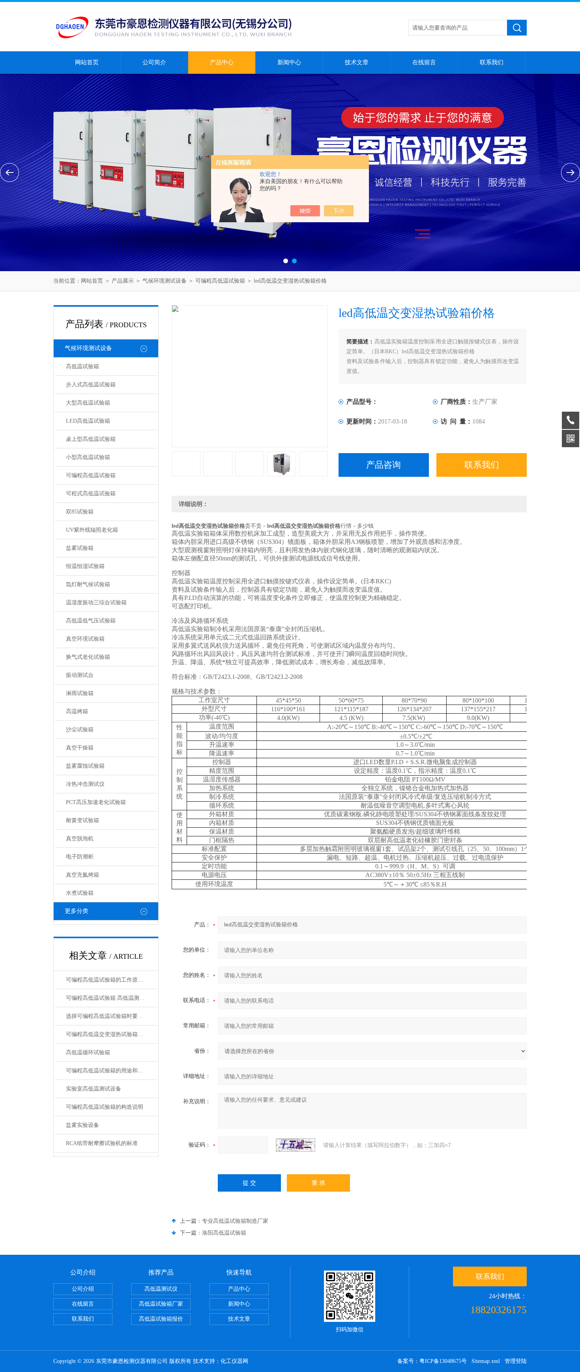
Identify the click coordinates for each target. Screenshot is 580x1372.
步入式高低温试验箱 (91, 385)
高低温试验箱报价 (161, 1319)
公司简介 (154, 62)
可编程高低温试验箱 (220, 281)
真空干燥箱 (80, 748)
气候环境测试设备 (164, 281)
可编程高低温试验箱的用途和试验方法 (111, 1071)
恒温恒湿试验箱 (85, 566)
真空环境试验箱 (85, 639)
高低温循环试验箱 (88, 1052)
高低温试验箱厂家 (161, 1304)
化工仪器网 (234, 1361)
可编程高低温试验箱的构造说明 (104, 1107)
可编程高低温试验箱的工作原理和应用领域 (111, 980)
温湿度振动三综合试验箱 (96, 602)
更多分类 (76, 911)
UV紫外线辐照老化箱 (92, 530)
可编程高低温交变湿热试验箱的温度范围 (111, 1034)
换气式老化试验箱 (88, 657)
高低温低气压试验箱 (91, 621)
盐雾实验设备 (82, 1125)
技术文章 (357, 62)
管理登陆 (516, 1361)
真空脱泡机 (80, 839)
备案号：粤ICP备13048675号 (432, 1361)
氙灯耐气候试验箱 (88, 584)
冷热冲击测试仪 (85, 784)
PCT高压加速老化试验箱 (96, 802)
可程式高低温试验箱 (91, 494)
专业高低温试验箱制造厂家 (235, 1221)
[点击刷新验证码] (295, 1145)
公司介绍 (83, 1289)
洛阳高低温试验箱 (224, 1233)
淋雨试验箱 (80, 693)
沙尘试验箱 (80, 730)
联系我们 (491, 62)
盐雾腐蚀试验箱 (85, 766)
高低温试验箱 (82, 366)
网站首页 (87, 62)
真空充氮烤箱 (82, 875)
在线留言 (424, 62)
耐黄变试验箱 (82, 820)
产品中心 (222, 62)
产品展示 (123, 281)
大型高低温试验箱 (88, 403)
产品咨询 (383, 465)
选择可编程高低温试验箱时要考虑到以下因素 (111, 1016)
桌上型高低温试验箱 (91, 439)
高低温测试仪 (161, 1289)
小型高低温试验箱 (88, 457)
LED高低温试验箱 (88, 421)
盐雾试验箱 (80, 548)
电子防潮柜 (80, 857)
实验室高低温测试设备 (93, 1089)
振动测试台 (80, 675)
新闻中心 (289, 62)
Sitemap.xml (485, 1361)
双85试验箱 (80, 512)
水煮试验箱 (80, 893)
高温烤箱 (77, 711)
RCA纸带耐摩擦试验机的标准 (102, 1143)
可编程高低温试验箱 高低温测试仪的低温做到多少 (111, 998)
